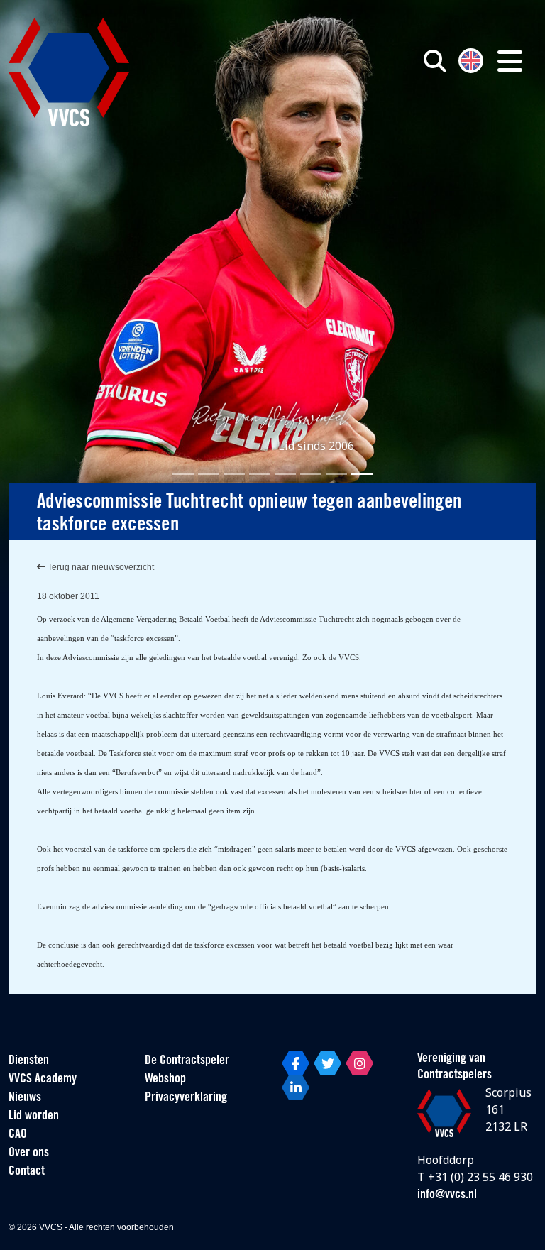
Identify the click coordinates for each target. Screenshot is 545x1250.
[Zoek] (435, 61)
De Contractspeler (187, 1061)
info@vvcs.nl (447, 1195)
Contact (27, 1172)
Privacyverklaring (186, 1098)
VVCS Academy (43, 1079)
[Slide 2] (208, 474)
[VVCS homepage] (69, 72)
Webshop (165, 1079)
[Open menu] (510, 61)
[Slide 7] (336, 474)
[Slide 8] (362, 474)
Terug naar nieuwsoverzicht (99, 567)
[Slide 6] (310, 474)
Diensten (29, 1061)
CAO (18, 1135)
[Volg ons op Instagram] (359, 1063)
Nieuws (25, 1098)
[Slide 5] (285, 474)
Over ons (29, 1153)
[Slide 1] (183, 474)
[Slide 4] (259, 474)
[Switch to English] (471, 59)
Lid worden (34, 1116)
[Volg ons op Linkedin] (295, 1087)
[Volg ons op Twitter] (327, 1063)
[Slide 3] (234, 474)
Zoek (393, 125)
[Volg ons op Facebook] (295, 1063)
